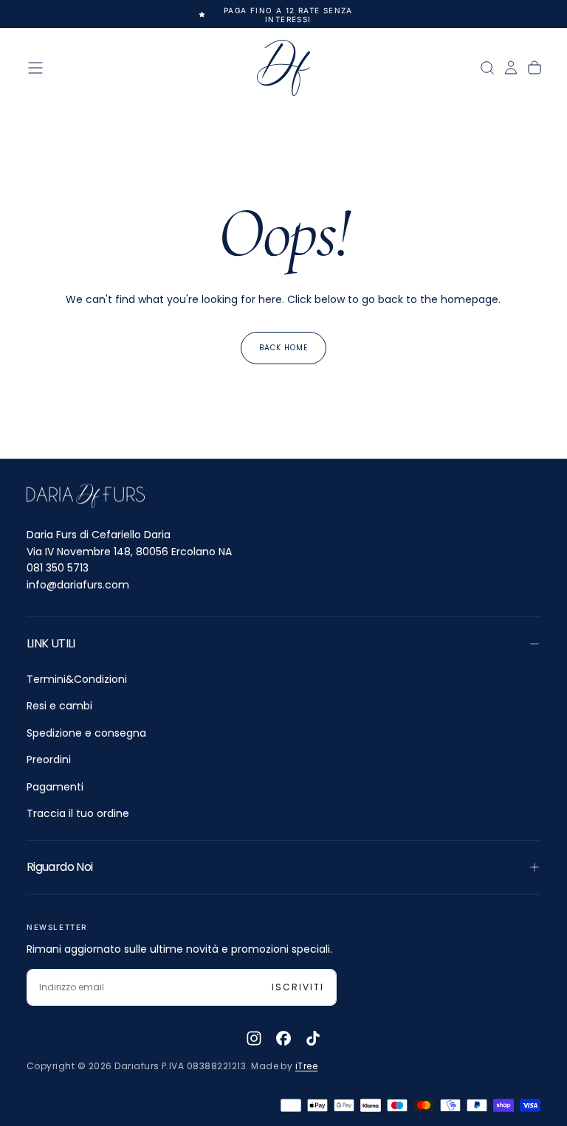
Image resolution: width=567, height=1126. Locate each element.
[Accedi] (511, 68)
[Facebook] (283, 1038)
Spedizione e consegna (86, 733)
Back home (283, 347)
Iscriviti (298, 987)
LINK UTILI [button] (51, 643)
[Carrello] (534, 68)
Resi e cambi (59, 705)
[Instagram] (254, 1038)
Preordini (49, 759)
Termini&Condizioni (77, 679)
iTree (306, 1066)
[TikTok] (313, 1038)
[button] (35, 68)
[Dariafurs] (86, 496)
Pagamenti (55, 786)
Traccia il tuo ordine (78, 813)
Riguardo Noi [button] (59, 866)
